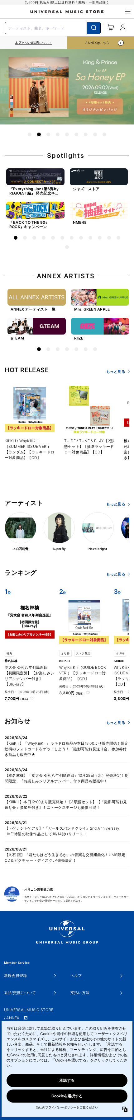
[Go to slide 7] (86, 134)
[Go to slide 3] (48, 134)
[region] (33, 42)
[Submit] (93, 28)
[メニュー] (128, 11)
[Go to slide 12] (118, 238)
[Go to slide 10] (100, 238)
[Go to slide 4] (58, 134)
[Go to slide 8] (95, 134)
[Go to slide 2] (39, 134)
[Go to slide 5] (67, 134)
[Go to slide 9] (104, 134)
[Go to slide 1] (29, 134)
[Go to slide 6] (76, 134)
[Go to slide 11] (109, 238)
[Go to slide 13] (67, 247)
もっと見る (115, 371)
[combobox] (53, 27)
